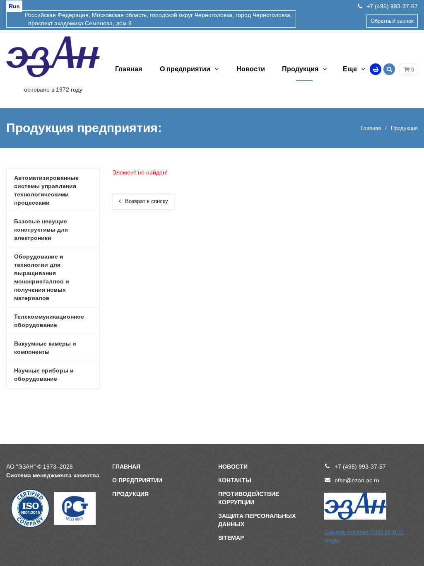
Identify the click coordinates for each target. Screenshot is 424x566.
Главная (128, 69)
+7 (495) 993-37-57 (392, 6)
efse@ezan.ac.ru (357, 480)
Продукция (300, 69)
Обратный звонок (392, 21)
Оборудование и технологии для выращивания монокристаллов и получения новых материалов (41, 277)
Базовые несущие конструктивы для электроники (41, 229)
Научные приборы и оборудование (44, 374)
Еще (350, 69)
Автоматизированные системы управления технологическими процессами (46, 190)
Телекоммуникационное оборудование (49, 320)
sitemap (231, 538)
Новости (250, 69)
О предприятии (185, 69)
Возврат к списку (146, 201)
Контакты (234, 480)
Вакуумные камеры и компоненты (45, 347)
